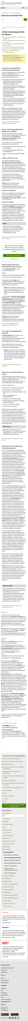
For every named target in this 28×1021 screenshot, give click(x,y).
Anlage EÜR (5, 821)
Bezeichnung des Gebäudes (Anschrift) (11, 615)
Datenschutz (4, 992)
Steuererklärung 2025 (8, 59)
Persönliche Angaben (8, 824)
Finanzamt (19, 475)
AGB (2, 990)
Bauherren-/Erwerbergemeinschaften (12, 863)
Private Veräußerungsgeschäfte (10, 884)
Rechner (5, 793)
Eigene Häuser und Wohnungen (11, 855)
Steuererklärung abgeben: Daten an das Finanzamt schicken (14, 784)
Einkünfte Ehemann (7, 830)
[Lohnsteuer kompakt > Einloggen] (26, 8)
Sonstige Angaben (7, 900)
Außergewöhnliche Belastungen (10, 898)
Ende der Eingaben (7, 906)
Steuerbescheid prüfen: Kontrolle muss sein (13, 787)
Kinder (4, 827)
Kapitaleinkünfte (7, 846)
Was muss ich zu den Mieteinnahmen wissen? (13, 48)
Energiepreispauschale (8, 835)
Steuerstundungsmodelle (10, 873)
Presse (4, 801)
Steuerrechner (4, 970)
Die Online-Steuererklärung (10, 4)
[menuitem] (22, 8)
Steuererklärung (21, 170)
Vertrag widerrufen (5, 1001)
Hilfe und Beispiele (7, 790)
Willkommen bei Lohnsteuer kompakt (11, 758)
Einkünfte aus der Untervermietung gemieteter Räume (14, 714)
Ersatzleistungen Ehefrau (9, 844)
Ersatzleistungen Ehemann (9, 841)
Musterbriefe (4, 972)
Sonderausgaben (7, 892)
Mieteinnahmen (11, 146)
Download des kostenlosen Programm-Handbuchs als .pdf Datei (14, 805)
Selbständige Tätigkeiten (8, 875)
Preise (2, 997)
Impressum (5, 798)
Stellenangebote (5, 982)
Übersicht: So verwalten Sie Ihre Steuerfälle (13, 761)
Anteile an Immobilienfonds (10, 865)
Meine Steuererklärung (8, 764)
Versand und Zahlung (6, 999)
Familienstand (6, 818)
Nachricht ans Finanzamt (9, 903)
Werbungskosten (8, 382)
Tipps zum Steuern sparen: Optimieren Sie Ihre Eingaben (13, 776)
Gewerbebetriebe (7, 878)
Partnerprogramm (5, 980)
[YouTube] (18, 1018)
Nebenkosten (7, 292)
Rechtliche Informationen (9, 796)
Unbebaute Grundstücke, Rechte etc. (12, 860)
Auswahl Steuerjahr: (6, 813)
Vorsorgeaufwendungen (8, 889)
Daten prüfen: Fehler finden (9, 780)
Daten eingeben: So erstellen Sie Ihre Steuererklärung (11, 772)
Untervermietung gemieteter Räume (12, 857)
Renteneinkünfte (7, 849)
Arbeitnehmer (6, 838)
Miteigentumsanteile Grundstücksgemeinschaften (10, 869)
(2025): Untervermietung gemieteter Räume (13, 60)
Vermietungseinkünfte (7, 27)
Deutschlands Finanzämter (7, 968)
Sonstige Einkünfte (7, 881)
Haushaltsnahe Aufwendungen (10, 895)
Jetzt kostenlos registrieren (14, 255)
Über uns (3, 975)
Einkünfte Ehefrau (7, 832)
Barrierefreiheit (4, 995)
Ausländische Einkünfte (8, 887)
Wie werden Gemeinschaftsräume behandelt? (13, 47)
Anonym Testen (14, 258)
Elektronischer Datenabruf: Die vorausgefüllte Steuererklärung (13, 767)
